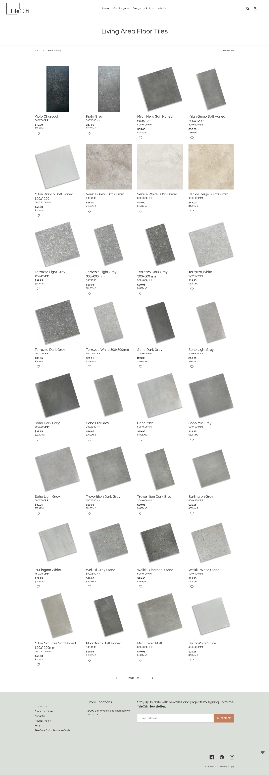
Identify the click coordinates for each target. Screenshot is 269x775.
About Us (40, 716)
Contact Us (41, 706)
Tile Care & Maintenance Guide (52, 730)
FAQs (38, 725)
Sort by (39, 51)
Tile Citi (213, 767)
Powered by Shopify (225, 767)
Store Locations (44, 711)
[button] (58, 135)
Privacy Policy (43, 721)
